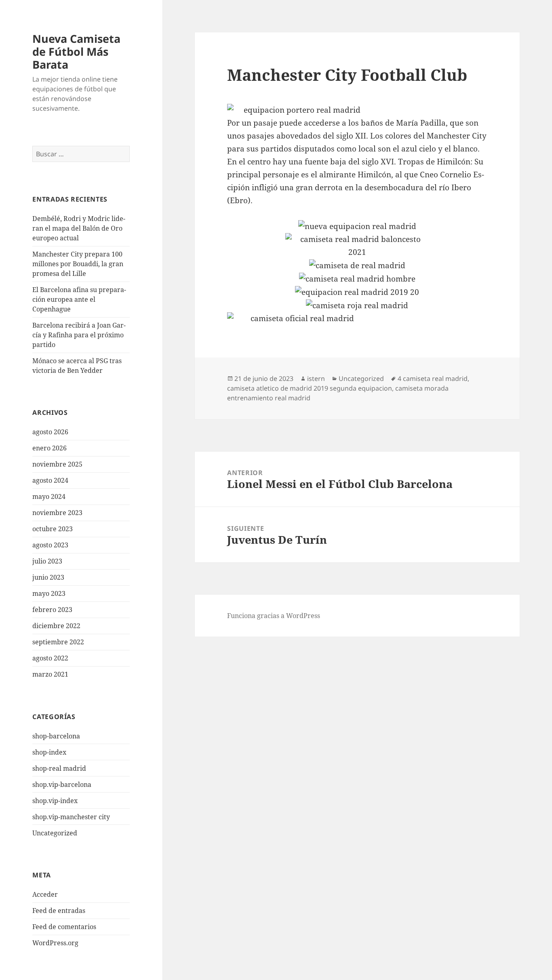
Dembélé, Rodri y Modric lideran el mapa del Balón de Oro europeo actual (78, 228)
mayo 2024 (48, 496)
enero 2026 (49, 448)
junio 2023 (48, 577)
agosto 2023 (50, 544)
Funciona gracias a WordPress (273, 615)
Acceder (45, 894)
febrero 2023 (52, 609)
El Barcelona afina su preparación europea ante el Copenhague (79, 299)
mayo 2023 (48, 593)
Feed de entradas (58, 910)
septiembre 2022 (58, 641)
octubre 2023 (52, 528)
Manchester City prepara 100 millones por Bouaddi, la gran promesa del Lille (77, 264)
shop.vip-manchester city (71, 816)
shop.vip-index (55, 800)
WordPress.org (55, 942)
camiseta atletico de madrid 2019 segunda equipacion (309, 388)
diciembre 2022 (56, 625)
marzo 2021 (50, 674)
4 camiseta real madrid (433, 378)
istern (316, 378)
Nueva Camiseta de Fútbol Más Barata (76, 51)
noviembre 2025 (57, 464)
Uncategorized (54, 833)
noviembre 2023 (57, 512)
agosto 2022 (50, 658)
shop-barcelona (56, 736)
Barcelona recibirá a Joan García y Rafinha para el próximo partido (79, 335)
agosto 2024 (50, 480)
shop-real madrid (59, 768)
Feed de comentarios (64, 926)
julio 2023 (47, 561)
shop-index (49, 752)
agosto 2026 (50, 431)
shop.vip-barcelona (61, 784)
